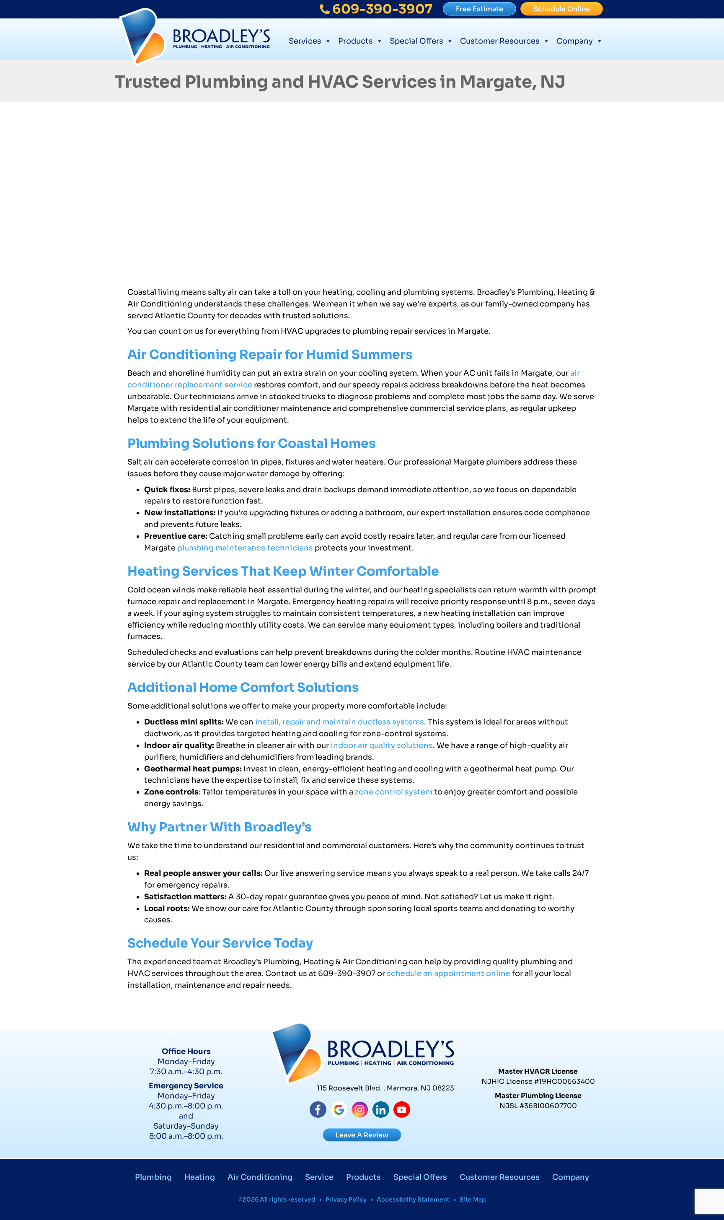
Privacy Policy (346, 1199)
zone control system (394, 792)
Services (305, 41)
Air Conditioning (260, 1177)
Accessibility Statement (413, 1199)
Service (319, 1177)
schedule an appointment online (448, 973)
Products (355, 41)
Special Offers (416, 41)
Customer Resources (500, 41)
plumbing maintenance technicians (245, 548)
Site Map (473, 1199)
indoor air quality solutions (382, 745)
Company (574, 41)
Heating (199, 1177)
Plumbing (153, 1177)
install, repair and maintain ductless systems (339, 722)
